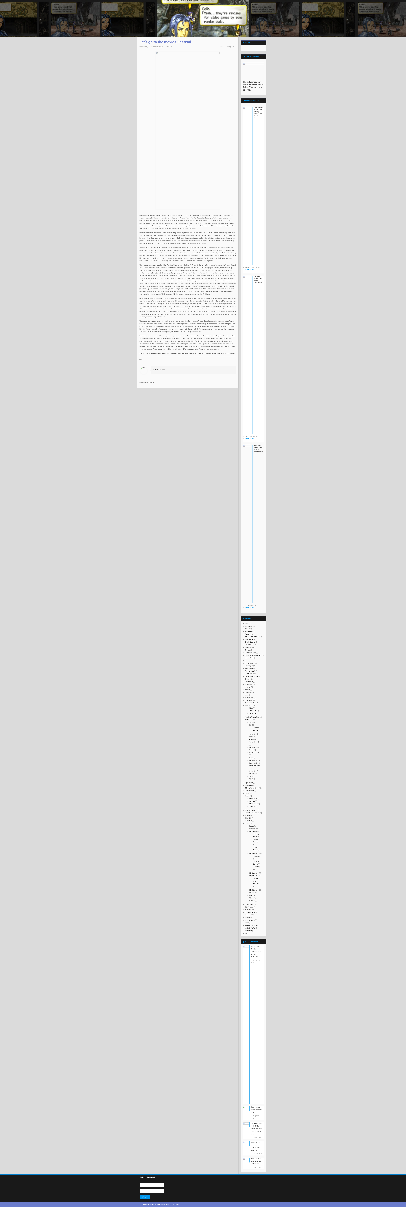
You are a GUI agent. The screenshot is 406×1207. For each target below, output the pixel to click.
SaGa (247, 793)
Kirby (251, 750)
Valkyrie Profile (250, 928)
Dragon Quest (249, 663)
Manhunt (257, 856)
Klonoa (247, 689)
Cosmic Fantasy (250, 652)
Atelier (247, 634)
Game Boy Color (254, 742)
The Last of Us (250, 920)
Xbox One (252, 713)
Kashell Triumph (156, 47)
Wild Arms (248, 931)
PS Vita (251, 893)
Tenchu (247, 917)
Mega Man (248, 700)
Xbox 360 (252, 711)
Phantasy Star (254, 804)
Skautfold (248, 821)
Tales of (248, 915)
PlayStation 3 (253, 873)
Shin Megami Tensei (252, 813)
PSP (250, 895)
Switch (251, 771)
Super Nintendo (254, 766)
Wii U (251, 779)
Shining (247, 815)
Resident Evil (249, 790)
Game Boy (252, 734)
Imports (247, 687)
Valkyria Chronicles (251, 925)
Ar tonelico (248, 626)
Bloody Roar (249, 639)
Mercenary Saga (250, 703)
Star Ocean (249, 907)
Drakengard (249, 666)
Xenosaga (257, 867)
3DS (250, 722)
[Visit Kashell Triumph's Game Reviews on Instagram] (244, 48)
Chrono (247, 650)
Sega (247, 796)
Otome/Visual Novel (252, 788)
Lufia (251, 758)
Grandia (247, 679)
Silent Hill (248, 818)
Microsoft (248, 705)
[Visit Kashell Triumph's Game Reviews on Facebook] (247, 48)
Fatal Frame (249, 668)
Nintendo (248, 720)
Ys (246, 933)
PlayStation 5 (253, 890)
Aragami (248, 629)
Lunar (247, 695)
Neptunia (252, 829)
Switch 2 (252, 774)
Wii (250, 776)
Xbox (251, 708)
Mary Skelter (249, 697)
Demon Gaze (249, 658)
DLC (246, 660)
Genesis (252, 801)
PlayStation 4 (253, 876)
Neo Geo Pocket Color (252, 717)
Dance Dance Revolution (253, 655)
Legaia (251, 826)
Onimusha (248, 785)
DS (250, 725)
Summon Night (250, 912)
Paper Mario (253, 763)
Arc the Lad (249, 631)
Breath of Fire (249, 645)
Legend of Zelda (254, 752)
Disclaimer (175, 1204)
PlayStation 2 (253, 853)
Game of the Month (251, 676)
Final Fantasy (249, 671)
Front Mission (249, 674)
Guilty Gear (248, 684)
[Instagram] (263, 1205)
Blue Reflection (250, 642)
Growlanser (249, 682)
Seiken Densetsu (250, 810)
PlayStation (253, 831)
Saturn (251, 806)
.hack (247, 623)
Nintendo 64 (253, 760)
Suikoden (248, 909)
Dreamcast (253, 798)
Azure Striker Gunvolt (252, 637)
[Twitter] (260, 1205)
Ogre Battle (249, 783)
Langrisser (248, 692)
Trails (247, 923)
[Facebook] (257, 1205)
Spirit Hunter (249, 904)
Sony (247, 823)
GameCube (253, 747)
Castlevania (249, 647)
